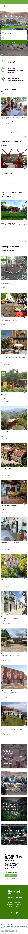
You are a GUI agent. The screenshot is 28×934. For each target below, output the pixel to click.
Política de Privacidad (5, 926)
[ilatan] (24, 392)
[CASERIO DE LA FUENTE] (24, 429)
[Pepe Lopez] (24, 503)
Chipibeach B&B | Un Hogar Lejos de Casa (10, 542)
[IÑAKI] (24, 726)
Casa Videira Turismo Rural (7, 468)
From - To (7, 37)
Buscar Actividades (8, 763)
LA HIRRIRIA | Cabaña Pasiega (8, 223)
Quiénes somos (18, 900)
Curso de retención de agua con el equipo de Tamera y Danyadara (13, 121)
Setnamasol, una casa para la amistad (9, 505)
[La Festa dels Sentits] (24, 354)
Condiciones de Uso (15, 926)
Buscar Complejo (7, 840)
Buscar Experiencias (8, 789)
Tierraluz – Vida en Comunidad (7, 319)
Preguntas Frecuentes (10, 878)
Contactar (17, 906)
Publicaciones (18, 904)
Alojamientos (10, 904)
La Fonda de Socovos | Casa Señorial (9, 690)
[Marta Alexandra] (24, 578)
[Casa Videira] (24, 466)
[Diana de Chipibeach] (24, 540)
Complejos (10, 906)
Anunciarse (17, 902)
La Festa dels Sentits (5, 356)
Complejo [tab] (5, 29)
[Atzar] (24, 280)
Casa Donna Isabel (5, 616)
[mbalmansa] (24, 615)
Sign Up (25, 1)
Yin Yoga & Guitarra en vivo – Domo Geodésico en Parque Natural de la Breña (13, 172)
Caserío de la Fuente (5, 431)
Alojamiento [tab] (21, 26)
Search (14, 42)
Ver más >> (24, 136)
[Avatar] (24, 168)
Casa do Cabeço (4, 579)
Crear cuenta (11, 875)
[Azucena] (24, 219)
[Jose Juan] (24, 689)
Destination (7, 32)
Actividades (10, 902)
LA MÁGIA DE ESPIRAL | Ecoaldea (8, 282)
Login (22, 1)
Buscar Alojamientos (8, 816)
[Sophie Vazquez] (24, 652)
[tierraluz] (24, 317)
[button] (11, 132)
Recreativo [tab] (13, 26)
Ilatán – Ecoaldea (4, 394)
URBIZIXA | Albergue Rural (7, 727)
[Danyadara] (24, 116)
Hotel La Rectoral (4, 653)
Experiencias (10, 900)
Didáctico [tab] (5, 26)
